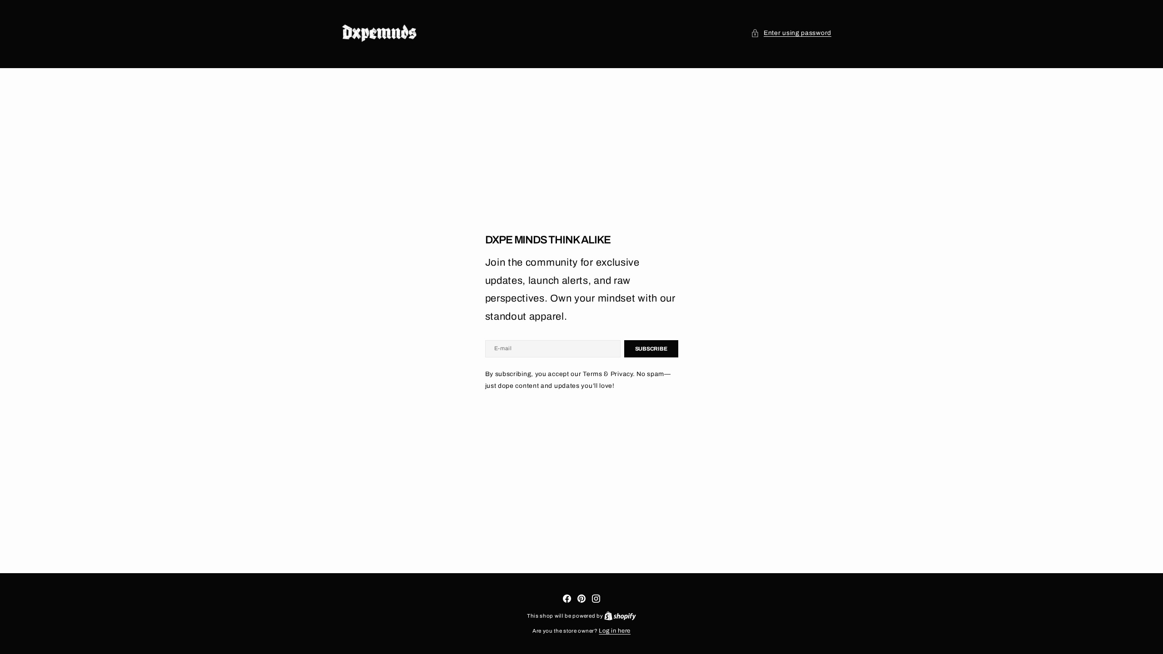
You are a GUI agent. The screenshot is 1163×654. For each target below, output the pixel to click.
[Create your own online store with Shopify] (620, 616)
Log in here (615, 631)
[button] (791, 33)
